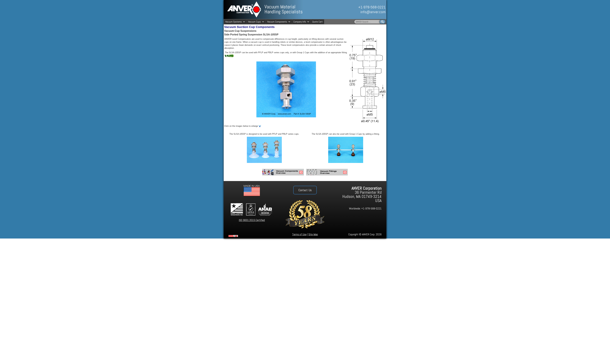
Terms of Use (299, 234)
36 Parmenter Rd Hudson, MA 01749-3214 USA (362, 194)
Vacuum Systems (233, 21)
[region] (350, 9)
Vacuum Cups (254, 21)
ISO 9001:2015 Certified (252, 220)
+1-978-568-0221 (372, 7)
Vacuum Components (277, 21)
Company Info (299, 21)
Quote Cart (317, 21)
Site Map (313, 234)
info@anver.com (373, 11)
